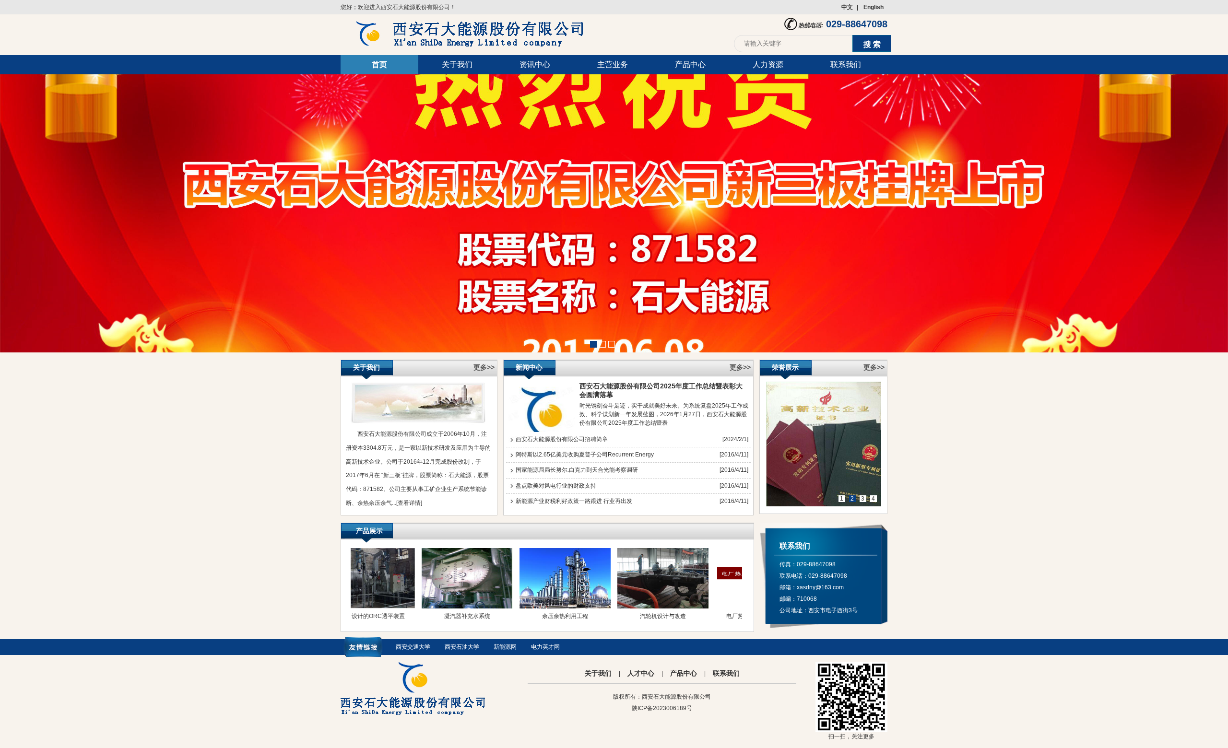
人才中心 (640, 673)
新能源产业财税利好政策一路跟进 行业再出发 (574, 501)
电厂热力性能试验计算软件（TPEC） (735, 624)
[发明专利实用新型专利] (823, 444)
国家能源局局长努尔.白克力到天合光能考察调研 (577, 470)
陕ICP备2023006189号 (662, 708)
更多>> (484, 367)
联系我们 (845, 64)
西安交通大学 (413, 646)
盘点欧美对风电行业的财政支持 (556, 485)
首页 (379, 64)
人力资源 (768, 64)
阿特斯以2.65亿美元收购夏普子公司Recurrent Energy (585, 454)
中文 (847, 7)
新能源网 (505, 646)
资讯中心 (535, 64)
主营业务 (612, 64)
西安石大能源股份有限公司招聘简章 (562, 439)
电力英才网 (545, 646)
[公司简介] (418, 423)
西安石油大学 (462, 646)
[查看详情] (409, 503)
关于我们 (457, 64)
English (873, 7)
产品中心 (690, 64)
